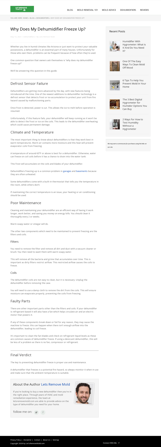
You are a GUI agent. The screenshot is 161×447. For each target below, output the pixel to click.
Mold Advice (109, 9)
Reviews (144, 9)
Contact (37, 440)
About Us (46, 440)
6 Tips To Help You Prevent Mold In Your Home (134, 83)
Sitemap (56, 440)
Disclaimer (27, 440)
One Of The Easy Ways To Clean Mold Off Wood (134, 64)
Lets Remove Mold (47, 36)
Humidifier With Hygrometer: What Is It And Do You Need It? (134, 46)
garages (67, 171)
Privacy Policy (15, 440)
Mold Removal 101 (87, 9)
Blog (70, 9)
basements (82, 171)
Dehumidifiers (128, 9)
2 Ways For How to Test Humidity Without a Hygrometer (133, 124)
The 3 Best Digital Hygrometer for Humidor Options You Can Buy (135, 104)
